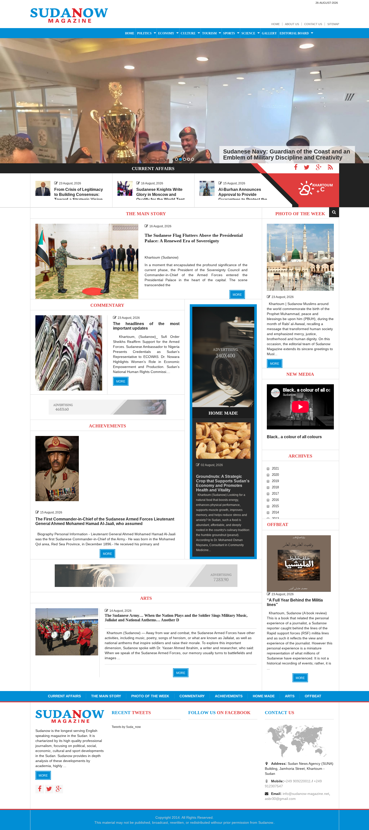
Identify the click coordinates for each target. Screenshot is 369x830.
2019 (275, 481)
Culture (188, 33)
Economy (166, 33)
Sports (229, 33)
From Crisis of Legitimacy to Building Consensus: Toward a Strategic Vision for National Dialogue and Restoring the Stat (78, 199)
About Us (292, 24)
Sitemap (333, 24)
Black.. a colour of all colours (294, 437)
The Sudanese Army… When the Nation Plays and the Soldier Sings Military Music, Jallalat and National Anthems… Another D (176, 617)
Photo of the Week (150, 696)
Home (275, 24)
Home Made (264, 696)
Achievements (228, 696)
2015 (275, 506)
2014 (275, 512)
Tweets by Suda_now (126, 727)
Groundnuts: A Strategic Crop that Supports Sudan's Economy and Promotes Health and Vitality (223, 483)
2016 (275, 500)
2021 (275, 468)
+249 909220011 (297, 781)
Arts (289, 696)
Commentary (192, 696)
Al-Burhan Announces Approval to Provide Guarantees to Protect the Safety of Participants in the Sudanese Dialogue (244, 199)
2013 (275, 518)
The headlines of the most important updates (146, 326)
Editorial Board (294, 33)
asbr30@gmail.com (280, 799)
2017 (275, 493)
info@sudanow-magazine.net (306, 794)
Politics (144, 33)
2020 (275, 475)
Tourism (209, 33)
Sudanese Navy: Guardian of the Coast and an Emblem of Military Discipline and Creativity (286, 154)
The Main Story (106, 696)
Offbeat (277, 524)
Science (248, 33)
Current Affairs (64, 696)
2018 (275, 487)
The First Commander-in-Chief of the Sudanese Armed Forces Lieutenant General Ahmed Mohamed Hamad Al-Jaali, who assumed (104, 521)
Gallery (269, 33)
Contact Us (313, 24)
